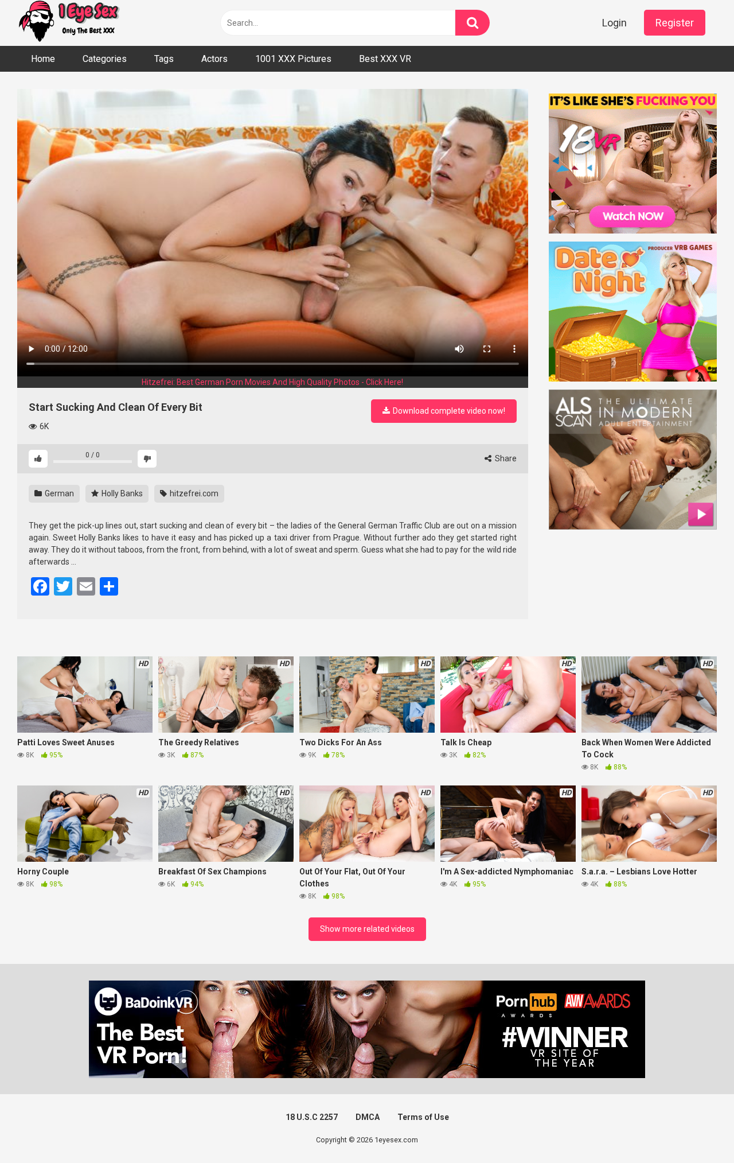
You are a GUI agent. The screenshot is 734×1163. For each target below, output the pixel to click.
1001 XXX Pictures (293, 58)
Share (505, 458)
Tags (164, 58)
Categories (105, 58)
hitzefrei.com (193, 493)
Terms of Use (423, 1117)
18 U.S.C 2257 (312, 1117)
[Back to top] (695, 1128)
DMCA (368, 1117)
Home (43, 58)
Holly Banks (121, 493)
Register (674, 23)
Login (614, 23)
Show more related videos (367, 928)
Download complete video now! (448, 410)
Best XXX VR (385, 58)
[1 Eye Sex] (68, 23)
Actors (214, 58)
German (58, 493)
